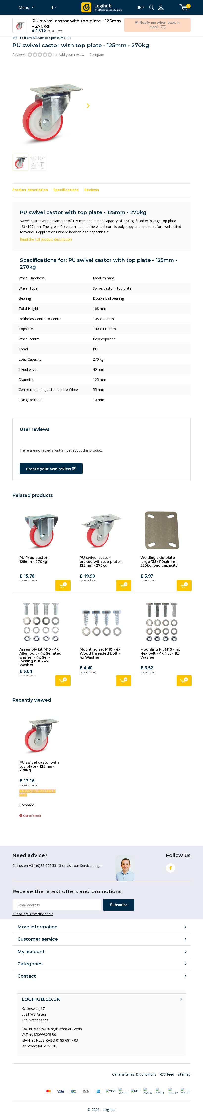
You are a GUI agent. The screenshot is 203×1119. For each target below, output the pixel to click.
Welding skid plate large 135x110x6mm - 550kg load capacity (159, 556)
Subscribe (118, 899)
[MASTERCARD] (123, 1085)
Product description (30, 184)
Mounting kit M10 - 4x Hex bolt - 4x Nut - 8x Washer (160, 647)
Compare (96, 48)
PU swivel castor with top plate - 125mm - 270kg (39, 760)
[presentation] (84, 100)
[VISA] (111, 1085)
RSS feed (167, 1068)
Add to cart (63, 579)
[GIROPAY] (173, 1085)
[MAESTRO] (186, 1085)
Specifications (66, 184)
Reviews (91, 184)
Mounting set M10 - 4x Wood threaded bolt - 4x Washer (100, 647)
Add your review (71, 48)
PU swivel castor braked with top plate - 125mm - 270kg (101, 556)
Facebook (170, 862)
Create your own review (49, 462)
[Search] (151, 7)
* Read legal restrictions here (32, 908)
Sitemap (184, 1068)
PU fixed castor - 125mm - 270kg (34, 554)
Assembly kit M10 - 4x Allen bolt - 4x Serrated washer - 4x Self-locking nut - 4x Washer (40, 651)
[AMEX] (148, 1085)
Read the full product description (46, 233)
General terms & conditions (134, 1068)
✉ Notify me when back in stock (37, 787)
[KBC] (136, 1085)
